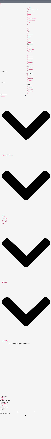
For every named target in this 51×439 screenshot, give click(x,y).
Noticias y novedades (30, 78)
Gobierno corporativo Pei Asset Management (33, 9)
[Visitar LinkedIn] (17, 412)
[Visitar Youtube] (34, 412)
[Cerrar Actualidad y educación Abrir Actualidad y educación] (1, 72)
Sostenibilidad (29, 22)
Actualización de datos (30, 87)
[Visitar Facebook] (0, 412)
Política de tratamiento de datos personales (5, 413)
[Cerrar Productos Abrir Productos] (1, 25)
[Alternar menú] (0, 4)
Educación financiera (30, 80)
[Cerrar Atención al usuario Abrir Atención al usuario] (1, 83)
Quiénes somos (29, 7)
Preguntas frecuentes (30, 89)
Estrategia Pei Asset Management (31, 20)
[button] (3, 94)
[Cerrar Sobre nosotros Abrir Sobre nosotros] (1, 6)
